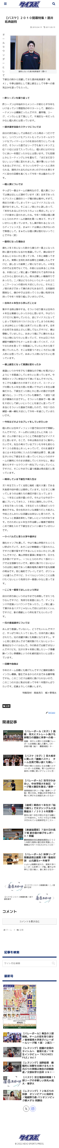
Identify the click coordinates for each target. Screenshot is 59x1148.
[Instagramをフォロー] (33, 1109)
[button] (53, 963)
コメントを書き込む (29, 921)
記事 (8, 706)
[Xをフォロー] (26, 1109)
